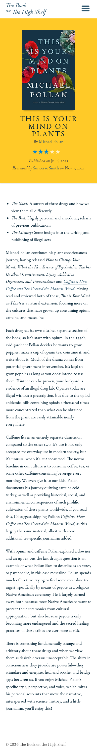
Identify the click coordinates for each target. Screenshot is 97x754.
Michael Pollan (51, 142)
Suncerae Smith (46, 168)
